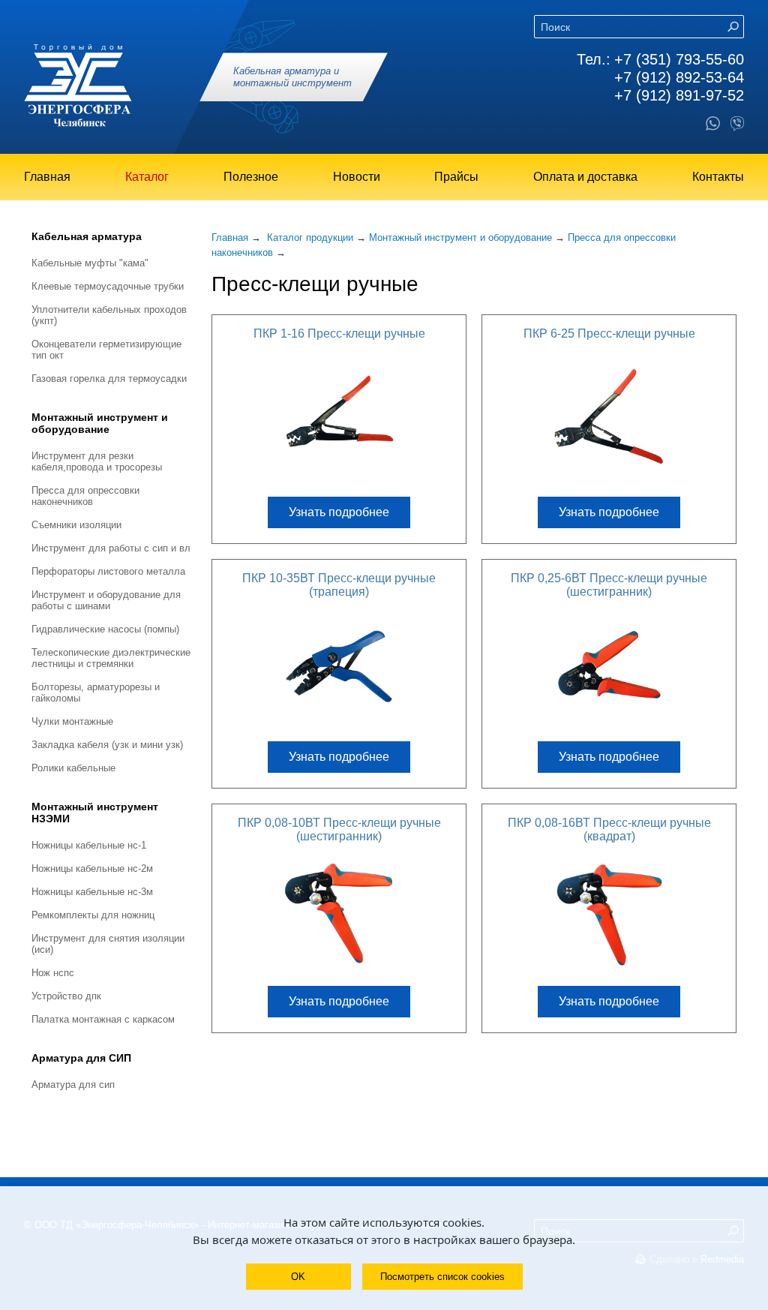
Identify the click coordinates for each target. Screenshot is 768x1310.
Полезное (251, 176)
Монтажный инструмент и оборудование (100, 423)
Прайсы (456, 176)
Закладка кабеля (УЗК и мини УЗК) (107, 744)
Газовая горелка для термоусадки (109, 378)
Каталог (147, 176)
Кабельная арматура (87, 236)
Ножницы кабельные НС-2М (92, 868)
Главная (47, 176)
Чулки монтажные (72, 721)
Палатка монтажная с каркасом (103, 1019)
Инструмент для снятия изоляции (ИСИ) (108, 944)
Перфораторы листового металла (108, 571)
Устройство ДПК (66, 996)
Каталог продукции (310, 237)
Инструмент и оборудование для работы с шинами (106, 600)
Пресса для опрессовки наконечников (86, 496)
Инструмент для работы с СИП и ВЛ (111, 548)
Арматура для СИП (81, 1058)
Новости (356, 176)
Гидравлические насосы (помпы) (105, 629)
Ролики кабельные (74, 768)
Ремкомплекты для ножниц (93, 915)
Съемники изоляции (77, 524)
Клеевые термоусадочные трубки (108, 286)
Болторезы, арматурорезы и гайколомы (96, 692)
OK (298, 1276)
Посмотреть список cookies (442, 1276)
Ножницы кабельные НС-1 (89, 845)
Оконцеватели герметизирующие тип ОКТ (107, 349)
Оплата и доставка (585, 176)
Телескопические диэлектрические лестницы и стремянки (111, 658)
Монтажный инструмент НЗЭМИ (95, 813)
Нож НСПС (53, 972)
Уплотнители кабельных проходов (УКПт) (109, 315)
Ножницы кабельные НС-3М (92, 891)
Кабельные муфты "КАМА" (90, 263)
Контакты (718, 176)
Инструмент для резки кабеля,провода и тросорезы (97, 461)
